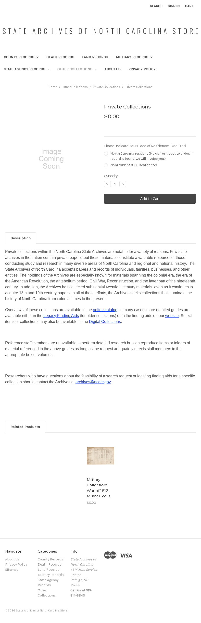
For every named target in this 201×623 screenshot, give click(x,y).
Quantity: (111, 176)
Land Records (95, 57)
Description (21, 238)
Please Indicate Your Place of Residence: (145, 146)
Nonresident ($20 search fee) (133, 165)
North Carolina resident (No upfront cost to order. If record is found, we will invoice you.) (151, 156)
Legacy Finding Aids (61, 316)
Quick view (100, 450)
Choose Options (100, 462)
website (172, 316)
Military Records (132, 57)
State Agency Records (25, 69)
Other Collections (75, 69)
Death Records (60, 57)
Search (156, 6)
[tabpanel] (100, 471)
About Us (112, 69)
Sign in (174, 6)
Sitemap (11, 570)
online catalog (105, 310)
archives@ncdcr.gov (93, 382)
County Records (19, 57)
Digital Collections (105, 321)
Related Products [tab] (25, 426)
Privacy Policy (142, 69)
